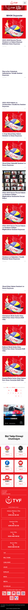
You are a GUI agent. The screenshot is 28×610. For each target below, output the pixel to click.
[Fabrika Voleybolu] (4, 593)
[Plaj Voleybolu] (9, 593)
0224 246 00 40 (13, 547)
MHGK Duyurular (6, 493)
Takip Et (7, 454)
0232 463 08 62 (13, 536)
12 (15, 396)
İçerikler (5, 492)
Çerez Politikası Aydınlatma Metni (13, 608)
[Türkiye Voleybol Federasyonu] (14, 2)
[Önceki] (8, 390)
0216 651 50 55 (13, 525)
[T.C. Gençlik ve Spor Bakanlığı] (12, 598)
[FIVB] (18, 593)
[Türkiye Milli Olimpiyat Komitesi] (14, 593)
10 (18, 393)
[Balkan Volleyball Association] (23, 593)
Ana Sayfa (4, 491)
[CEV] (16, 598)
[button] (26, 7)
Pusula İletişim (17, 605)
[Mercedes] (14, 415)
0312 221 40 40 (13, 515)
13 (18, 396)
